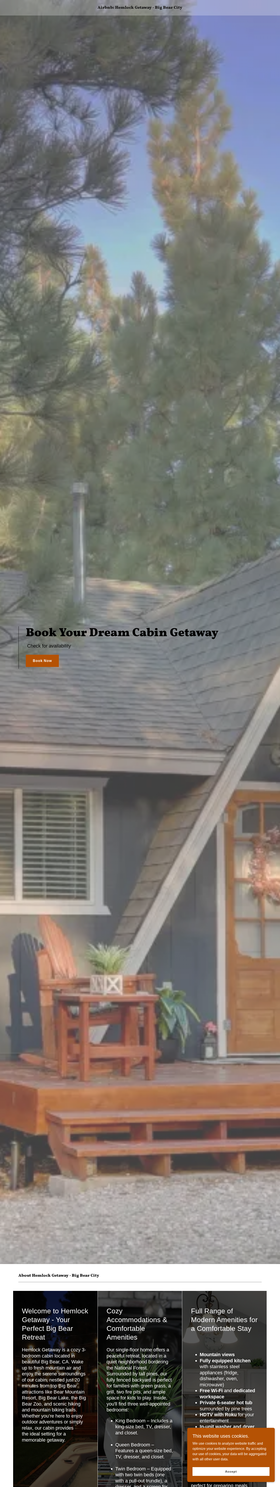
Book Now (42, 661)
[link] (140, 7)
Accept (231, 1471)
